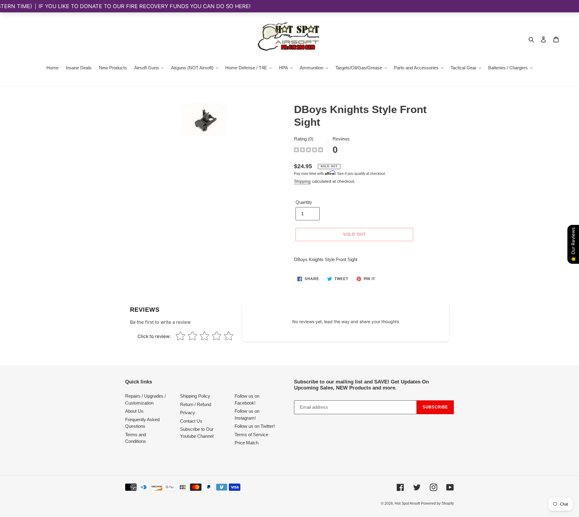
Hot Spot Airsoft (407, 503)
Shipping (302, 181)
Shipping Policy (195, 396)
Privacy (187, 412)
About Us (134, 411)
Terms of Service (251, 434)
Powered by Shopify (437, 503)
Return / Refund (195, 404)
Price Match (246, 442)
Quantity (304, 202)
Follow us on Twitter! (255, 426)
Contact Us (191, 421)
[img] (308, 150)
